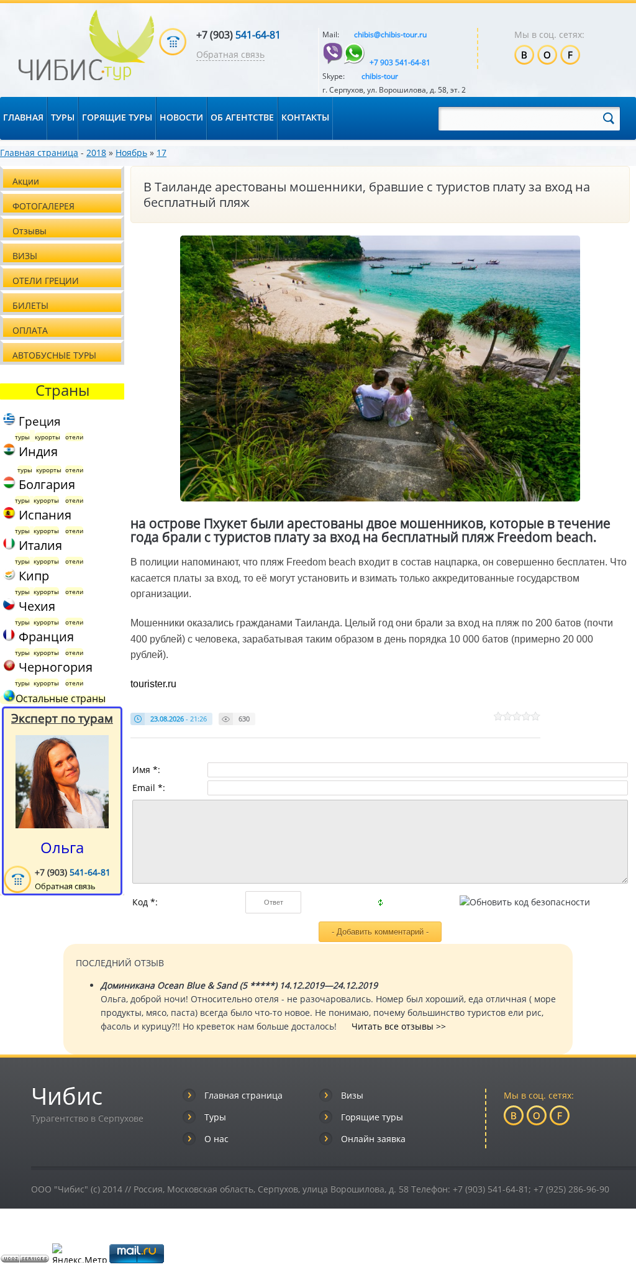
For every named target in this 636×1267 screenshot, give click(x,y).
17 (161, 152)
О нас (216, 1139)
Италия (39, 545)
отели (74, 436)
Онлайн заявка (373, 1139)
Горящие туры (372, 1117)
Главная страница (39, 152)
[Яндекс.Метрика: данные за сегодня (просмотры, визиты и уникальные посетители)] (79, 1253)
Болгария (45, 484)
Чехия (35, 606)
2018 (96, 152)
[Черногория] (8, 667)
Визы (352, 1095)
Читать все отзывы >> (399, 1026)
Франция (45, 636)
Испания (43, 514)
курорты (47, 436)
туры (22, 436)
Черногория (56, 667)
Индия (37, 451)
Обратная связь (230, 54)
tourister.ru (153, 684)
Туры (215, 1117)
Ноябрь (131, 152)
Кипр (32, 575)
